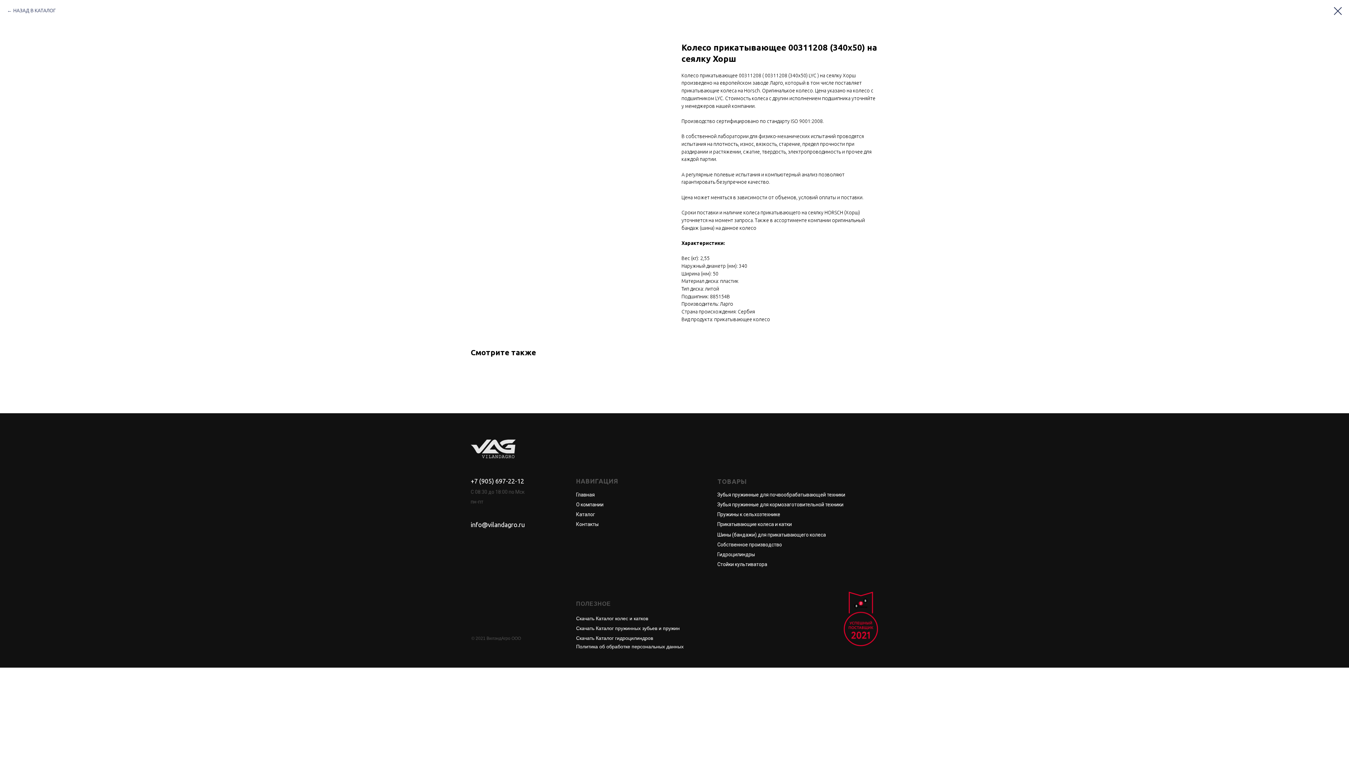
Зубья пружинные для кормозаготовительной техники (780, 504)
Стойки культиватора (742, 564)
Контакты (587, 524)
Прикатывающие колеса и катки (754, 524)
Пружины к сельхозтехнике (748, 514)
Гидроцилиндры (736, 554)
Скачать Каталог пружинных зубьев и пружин (628, 628)
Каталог (585, 514)
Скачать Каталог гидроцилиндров (614, 638)
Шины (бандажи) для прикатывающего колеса (771, 535)
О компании (590, 504)
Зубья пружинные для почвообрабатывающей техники (781, 495)
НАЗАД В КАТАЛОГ (34, 10)
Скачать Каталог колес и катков (612, 618)
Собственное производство (749, 544)
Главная (585, 495)
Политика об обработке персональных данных (630, 646)
